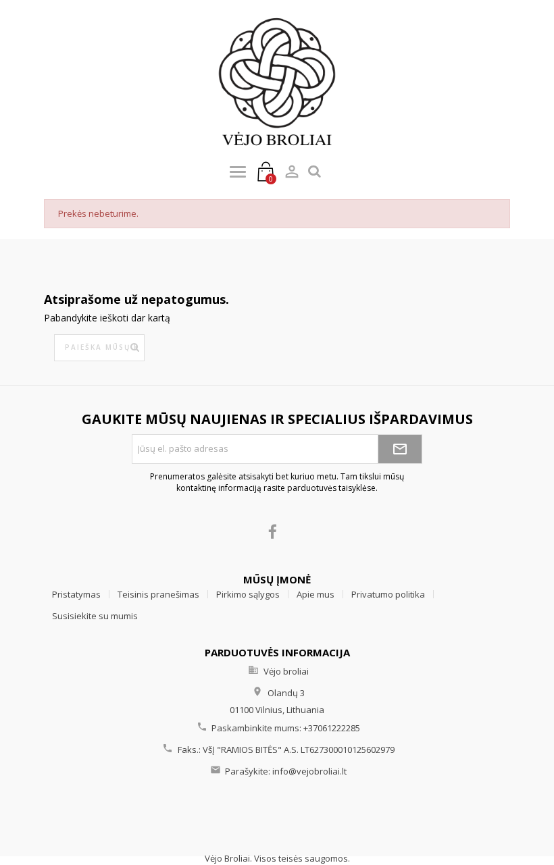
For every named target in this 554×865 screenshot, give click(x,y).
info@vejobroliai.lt (309, 771)
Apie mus (315, 594)
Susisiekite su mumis (95, 616)
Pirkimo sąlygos (248, 594)
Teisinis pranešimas (158, 594)
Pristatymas (76, 594)
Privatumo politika (388, 594)
